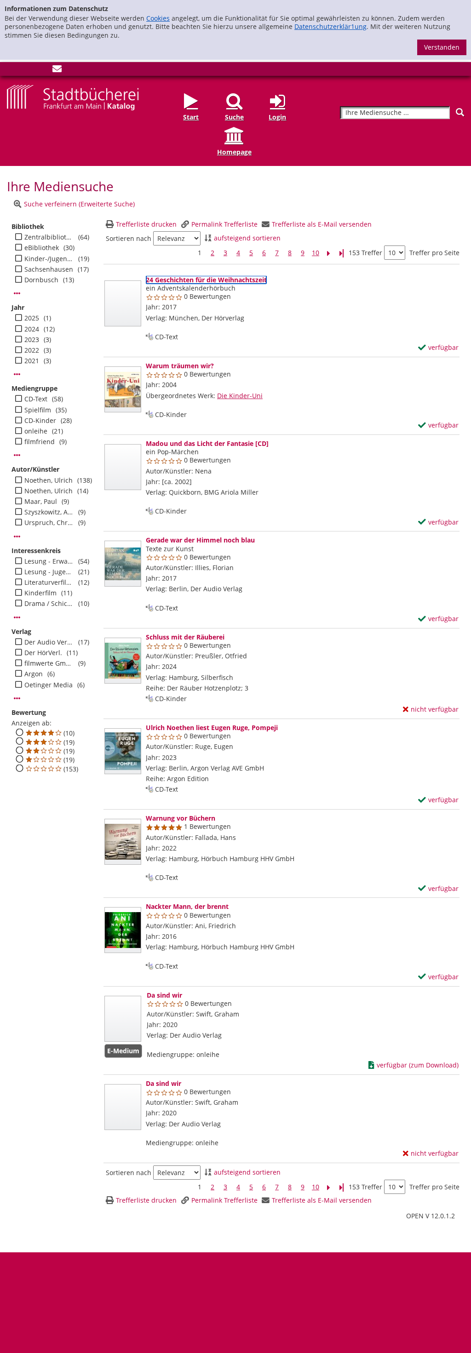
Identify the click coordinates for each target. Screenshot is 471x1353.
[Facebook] (11, 71)
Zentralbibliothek (49, 237)
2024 (31, 329)
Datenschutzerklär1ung (330, 26)
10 (315, 253)
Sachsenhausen (48, 269)
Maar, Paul (40, 501)
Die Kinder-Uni (240, 395)
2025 (31, 318)
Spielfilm (37, 410)
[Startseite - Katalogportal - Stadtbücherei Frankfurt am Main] (72, 96)
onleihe (35, 431)
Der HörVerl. (43, 653)
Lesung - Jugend (49, 572)
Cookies (158, 18)
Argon (33, 674)
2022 (31, 350)
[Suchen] (460, 112)
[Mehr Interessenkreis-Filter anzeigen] (17, 617)
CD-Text (35, 399)
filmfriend (39, 442)
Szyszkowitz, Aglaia (49, 512)
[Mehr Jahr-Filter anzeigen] (17, 374)
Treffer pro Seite (434, 253)
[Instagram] (26, 71)
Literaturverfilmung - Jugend (49, 582)
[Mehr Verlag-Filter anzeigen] (17, 698)
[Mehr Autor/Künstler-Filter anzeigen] (17, 536)
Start (191, 117)
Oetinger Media (48, 685)
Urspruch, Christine (49, 523)
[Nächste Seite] (328, 253)
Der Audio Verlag (49, 642)
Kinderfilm (40, 593)
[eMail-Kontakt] (57, 71)
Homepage (234, 152)
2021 (31, 361)
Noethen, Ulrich (48, 480)
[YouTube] (41, 71)
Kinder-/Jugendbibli (49, 259)
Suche (234, 117)
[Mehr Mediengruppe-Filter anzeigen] (17, 455)
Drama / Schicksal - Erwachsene (49, 603)
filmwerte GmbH (49, 663)
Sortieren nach (128, 238)
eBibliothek (41, 248)
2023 (31, 340)
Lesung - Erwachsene (49, 561)
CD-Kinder (40, 421)
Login (277, 117)
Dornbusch (41, 280)
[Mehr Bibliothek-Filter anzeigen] (17, 293)
